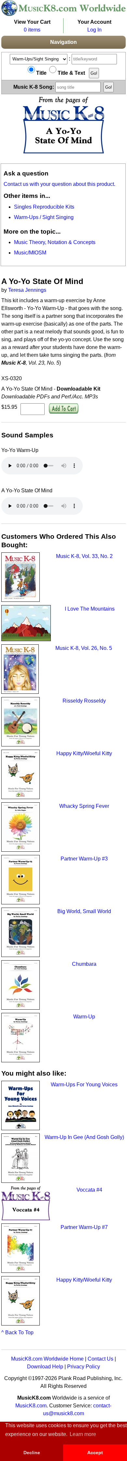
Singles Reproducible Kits (44, 207)
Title (41, 73)
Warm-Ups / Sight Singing (44, 217)
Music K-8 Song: (34, 87)
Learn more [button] (83, 1434)
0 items (32, 29)
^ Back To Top (17, 1332)
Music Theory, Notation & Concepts (54, 242)
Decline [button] (31, 1452)
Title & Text (70, 73)
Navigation (63, 42)
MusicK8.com (31, 1405)
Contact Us (100, 1359)
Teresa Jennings (27, 290)
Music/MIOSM (30, 252)
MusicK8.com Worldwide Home (47, 1359)
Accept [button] (95, 1452)
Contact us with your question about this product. (59, 184)
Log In (94, 29)
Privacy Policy (83, 1366)
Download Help (45, 1366)
